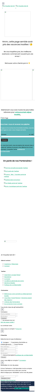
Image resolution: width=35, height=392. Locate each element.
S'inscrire (18, 329)
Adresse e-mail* (17, 134)
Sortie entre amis (6, 212)
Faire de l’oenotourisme (8, 233)
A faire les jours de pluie (8, 220)
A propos (7, 279)
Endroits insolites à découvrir (10, 227)
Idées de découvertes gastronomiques (13, 231)
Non (19, 388)
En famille (4, 204)
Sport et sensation (6, 214)
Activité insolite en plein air (9, 200)
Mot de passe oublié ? (7, 322)
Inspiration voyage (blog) (12, 275)
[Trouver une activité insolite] (16, 100)
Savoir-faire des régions (8, 210)
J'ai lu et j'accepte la (17, 355)
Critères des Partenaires (12, 302)
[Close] (2, 309)
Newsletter (7, 277)
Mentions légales (9, 283)
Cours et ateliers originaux (9, 202)
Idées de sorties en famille (9, 229)
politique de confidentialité (24, 355)
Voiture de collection (7, 216)
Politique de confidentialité (12, 285)
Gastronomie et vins (7, 208)
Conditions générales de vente (14, 281)
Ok (15, 388)
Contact (7, 266)
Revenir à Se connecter (8, 380)
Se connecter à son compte (13, 304)
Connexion (22, 360)
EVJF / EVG (4, 206)
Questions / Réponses (11, 264)
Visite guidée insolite (7, 218)
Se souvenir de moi (8, 320)
